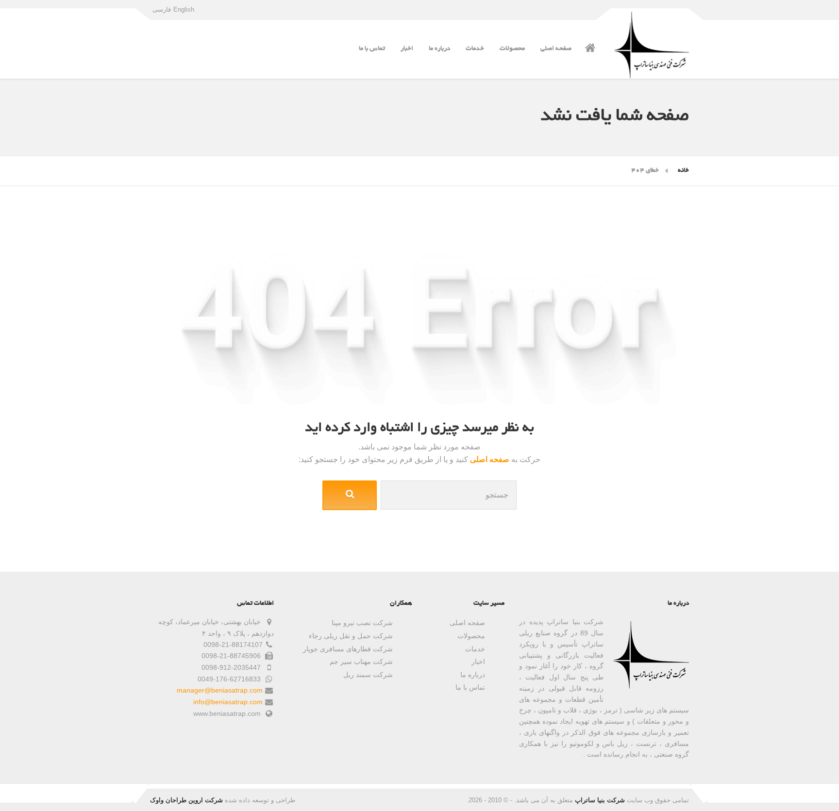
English (183, 9)
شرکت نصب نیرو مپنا (362, 623)
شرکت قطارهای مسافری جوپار (348, 649)
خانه (683, 170)
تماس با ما (372, 48)
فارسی (161, 9)
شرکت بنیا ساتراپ (600, 800)
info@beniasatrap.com (228, 702)
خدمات (475, 48)
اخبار (407, 48)
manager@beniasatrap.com (220, 690)
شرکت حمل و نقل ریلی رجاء (351, 636)
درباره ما (439, 48)
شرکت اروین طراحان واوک (186, 800)
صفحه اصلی (555, 48)
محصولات (512, 48)
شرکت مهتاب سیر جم (361, 661)
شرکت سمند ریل (368, 675)
